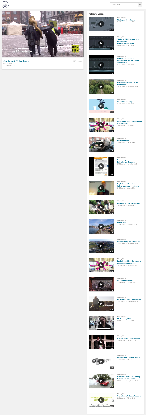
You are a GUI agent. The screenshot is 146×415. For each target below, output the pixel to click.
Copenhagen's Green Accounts (129, 396)
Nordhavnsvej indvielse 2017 (128, 242)
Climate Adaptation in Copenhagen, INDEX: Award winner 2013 (128, 61)
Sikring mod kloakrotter (126, 20)
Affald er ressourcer (125, 280)
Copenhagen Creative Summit (128, 357)
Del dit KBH (121, 222)
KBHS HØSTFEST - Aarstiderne (129, 299)
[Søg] (140, 4)
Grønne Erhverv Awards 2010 (128, 338)
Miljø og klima (7, 63)
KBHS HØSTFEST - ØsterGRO (128, 203)
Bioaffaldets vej (123, 140)
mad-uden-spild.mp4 (125, 102)
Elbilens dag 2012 (124, 319)
